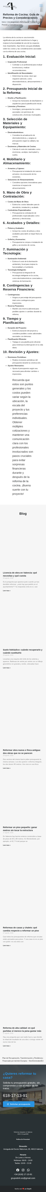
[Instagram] (23, 1170)
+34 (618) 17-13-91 (23, 1174)
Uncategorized (13, 22)
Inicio (4, 22)
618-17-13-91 (15, 1095)
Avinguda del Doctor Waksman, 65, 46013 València (23, 1149)
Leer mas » (6, 590)
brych (29, 1189)
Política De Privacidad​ (23, 1139)
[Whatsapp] (28, 1170)
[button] (41, 5)
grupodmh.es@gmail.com (23, 1178)
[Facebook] (17, 1170)
